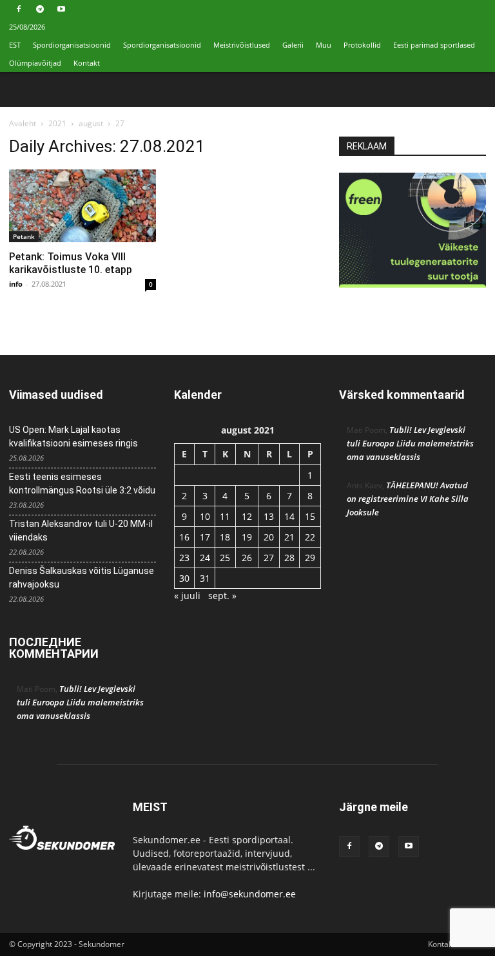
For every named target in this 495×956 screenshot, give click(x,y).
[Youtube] (61, 9)
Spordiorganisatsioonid (72, 45)
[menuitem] (15, 44)
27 (269, 557)
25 (225, 557)
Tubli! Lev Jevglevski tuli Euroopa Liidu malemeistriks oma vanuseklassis (80, 702)
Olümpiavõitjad (35, 63)
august (91, 123)
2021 (57, 123)
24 (205, 557)
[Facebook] (18, 9)
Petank (24, 236)
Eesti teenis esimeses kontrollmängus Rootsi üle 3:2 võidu (82, 483)
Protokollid (362, 45)
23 (184, 557)
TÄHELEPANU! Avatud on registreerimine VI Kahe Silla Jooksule (408, 498)
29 (310, 557)
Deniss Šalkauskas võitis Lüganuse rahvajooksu (81, 577)
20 (269, 537)
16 (184, 537)
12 (247, 516)
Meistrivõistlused (241, 45)
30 (184, 578)
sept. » (222, 595)
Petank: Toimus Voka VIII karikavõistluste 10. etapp (70, 263)
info (16, 284)
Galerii (293, 45)
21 (289, 537)
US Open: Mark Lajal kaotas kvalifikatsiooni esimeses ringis (73, 436)
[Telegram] (40, 9)
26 (247, 557)
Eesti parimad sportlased (434, 45)
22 (310, 537)
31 (205, 578)
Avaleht (22, 123)
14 (289, 516)
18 (225, 537)
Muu (323, 45)
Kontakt (86, 63)
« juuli (187, 595)
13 (269, 516)
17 (205, 537)
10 (205, 516)
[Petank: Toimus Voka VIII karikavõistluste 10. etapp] (82, 205)
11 (225, 516)
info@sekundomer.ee (250, 894)
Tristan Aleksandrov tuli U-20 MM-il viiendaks (81, 530)
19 (247, 537)
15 (310, 516)
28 (289, 557)
